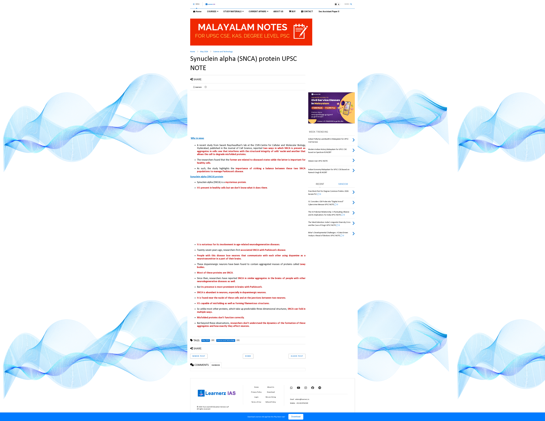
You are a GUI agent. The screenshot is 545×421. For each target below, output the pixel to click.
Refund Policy (271, 402)
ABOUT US (278, 11)
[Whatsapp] (291, 388)
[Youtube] (298, 388)
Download (295, 417)
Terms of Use (256, 402)
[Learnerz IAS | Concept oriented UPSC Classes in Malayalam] (210, 5)
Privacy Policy (256, 392)
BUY (293, 11)
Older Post (297, 356)
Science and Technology (223, 52)
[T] (319, 388)
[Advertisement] (251, 216)
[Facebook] (312, 388)
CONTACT (308, 11)
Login (256, 397)
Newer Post (198, 356)
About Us (270, 387)
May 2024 (204, 52)
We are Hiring (271, 397)
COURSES (211, 11)
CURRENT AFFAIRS (257, 11)
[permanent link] (206, 87)
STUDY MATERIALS (232, 11)
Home (198, 11)
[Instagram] (305, 388)
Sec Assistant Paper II (329, 11)
